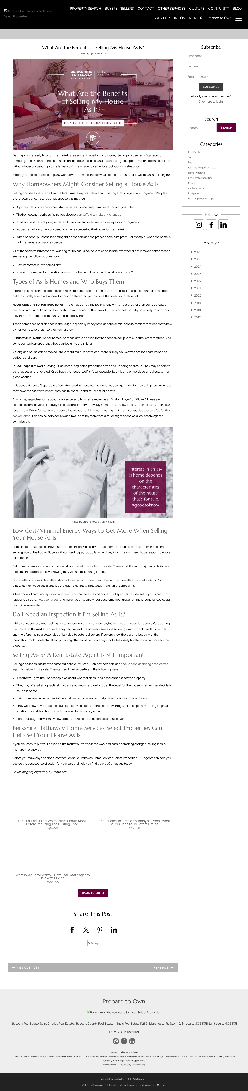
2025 (197, 259)
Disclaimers (145, 1084)
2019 (197, 303)
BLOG (237, 8)
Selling (94, 943)
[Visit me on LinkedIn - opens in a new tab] (223, 224)
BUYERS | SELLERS (119, 8)
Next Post (162, 967)
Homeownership (196, 172)
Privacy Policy (109, 1064)
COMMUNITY (218, 8)
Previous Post (27, 967)
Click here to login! (211, 101)
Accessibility (125, 1064)
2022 (197, 281)
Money (191, 183)
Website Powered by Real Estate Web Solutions (124, 1078)
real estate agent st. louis (201, 167)
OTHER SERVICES (171, 8)
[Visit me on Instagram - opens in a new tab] (199, 224)
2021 (197, 288)
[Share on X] (86, 930)
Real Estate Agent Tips (200, 177)
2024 (197, 266)
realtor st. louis (196, 188)
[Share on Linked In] (114, 930)
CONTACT (146, 8)
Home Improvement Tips (201, 198)
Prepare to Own (219, 18)
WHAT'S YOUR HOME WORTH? (178, 18)
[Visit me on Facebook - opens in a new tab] (211, 224)
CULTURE (196, 8)
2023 (197, 274)
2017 (197, 317)
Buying (191, 162)
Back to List (92, 893)
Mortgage (193, 193)
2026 (198, 252)
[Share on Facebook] (72, 930)
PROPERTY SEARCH (85, 8)
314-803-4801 (130, 1032)
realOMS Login (159, 1084)
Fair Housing (139, 1064)
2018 (197, 310)
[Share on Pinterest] (100, 930)
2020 (198, 295)
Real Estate (194, 152)
